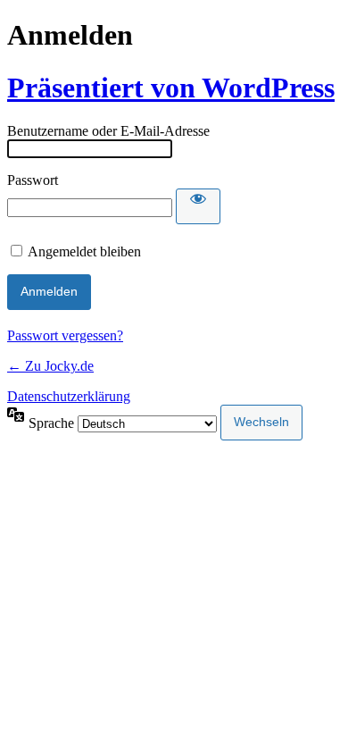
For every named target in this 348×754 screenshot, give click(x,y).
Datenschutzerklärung (68, 396)
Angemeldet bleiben (84, 251)
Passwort (32, 180)
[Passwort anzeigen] (198, 206)
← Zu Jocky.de (50, 365)
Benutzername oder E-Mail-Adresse (108, 130)
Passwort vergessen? (65, 335)
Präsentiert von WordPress (171, 87)
